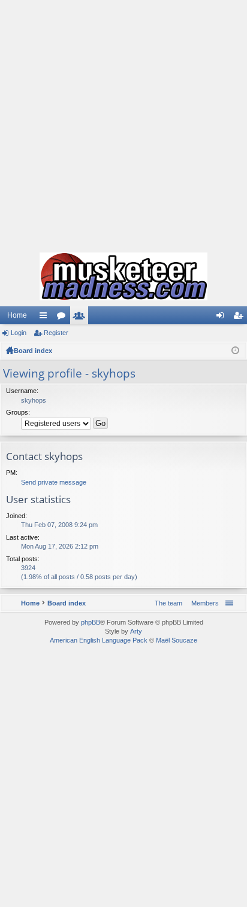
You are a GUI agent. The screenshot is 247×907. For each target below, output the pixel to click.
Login (18, 332)
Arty (136, 631)
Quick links (45, 317)
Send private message (53, 482)
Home (17, 315)
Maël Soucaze (176, 640)
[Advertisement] (123, 123)
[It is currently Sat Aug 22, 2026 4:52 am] (235, 350)
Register (56, 332)
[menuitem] (202, 603)
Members (81, 317)
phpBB (90, 622)
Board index (33, 350)
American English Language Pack (98, 640)
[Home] (123, 276)
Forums (63, 317)
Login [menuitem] (222, 317)
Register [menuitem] (240, 317)
